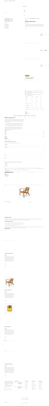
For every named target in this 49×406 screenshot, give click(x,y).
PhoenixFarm (6, 393)
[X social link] (27, 114)
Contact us (33, 389)
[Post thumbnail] (16, 384)
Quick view (34, 200)
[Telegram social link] (30, 114)
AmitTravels (9, 393)
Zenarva (5, 394)
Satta (9, 390)
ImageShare (6, 395)
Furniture (28, 18)
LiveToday (12, 395)
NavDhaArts (12, 393)
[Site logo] (9, 3)
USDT (5, 390)
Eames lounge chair (8, 326)
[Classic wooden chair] (10, 271)
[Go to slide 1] (24, 378)
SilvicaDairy (10, 391)
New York (26, 382)
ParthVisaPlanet (6, 392)
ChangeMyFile (26, 399)
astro (12, 390)
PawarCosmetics (7, 391)
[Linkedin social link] (29, 114)
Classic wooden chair (41, 66)
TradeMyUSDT (12, 392)
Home (25, 18)
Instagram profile (41, 382)
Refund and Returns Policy (34, 385)
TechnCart (8, 394)
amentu (30, 93)
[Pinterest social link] (28, 114)
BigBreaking (10, 394)
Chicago (26, 387)
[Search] (24, 7)
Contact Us (40, 386)
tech (10, 390)
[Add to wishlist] (36, 200)
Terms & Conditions (34, 388)
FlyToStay (8, 395)
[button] (7, 176)
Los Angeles (26, 386)
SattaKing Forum (6, 396)
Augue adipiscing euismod (9, 253)
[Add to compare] (32, 200)
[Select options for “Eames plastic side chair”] (5, 375)
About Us (33, 382)
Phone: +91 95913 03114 (8, 387)
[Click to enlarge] (1, 401)
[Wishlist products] (24, 9)
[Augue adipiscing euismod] (10, 234)
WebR (10, 395)
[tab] (14, 115)
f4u (8, 390)
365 (13, 390)
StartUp (7, 390)
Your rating (6, 144)
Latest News (40, 387)
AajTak (9, 392)
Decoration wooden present (42, 35)
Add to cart (27, 75)
